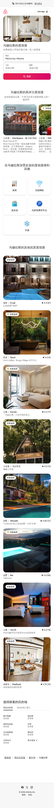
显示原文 (38, 3)
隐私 (24, 795)
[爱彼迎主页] (5, 11)
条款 (30, 795)
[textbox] (15, 68)
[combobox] (27, 58)
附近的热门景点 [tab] (23, 707)
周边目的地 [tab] (8, 707)
